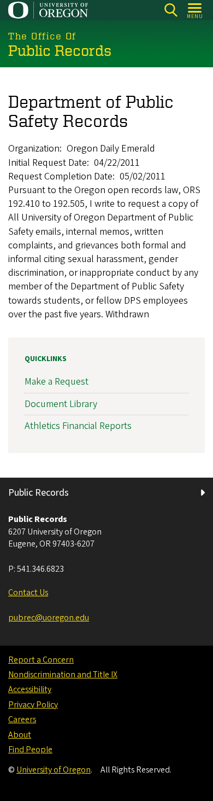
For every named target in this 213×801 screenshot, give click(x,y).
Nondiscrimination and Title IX (62, 675)
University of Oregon (53, 770)
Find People (30, 750)
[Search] (170, 10)
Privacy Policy (33, 705)
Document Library (61, 404)
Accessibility (29, 689)
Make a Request (56, 381)
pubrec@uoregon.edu (48, 618)
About (19, 735)
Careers (22, 719)
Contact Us (28, 593)
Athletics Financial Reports (78, 426)
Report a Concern (41, 660)
